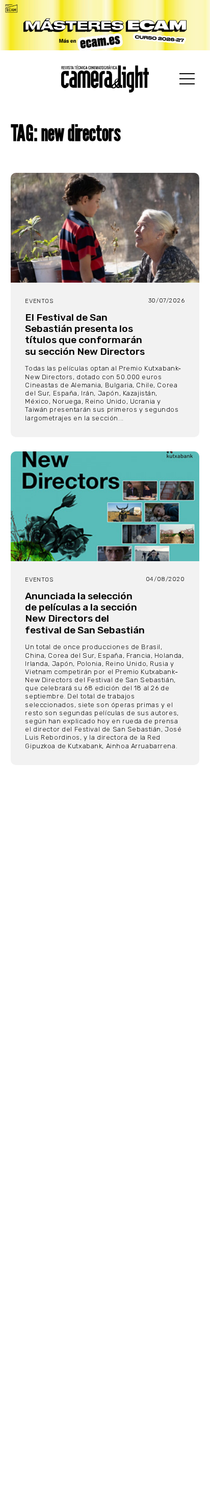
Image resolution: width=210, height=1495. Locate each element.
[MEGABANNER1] (105, 25)
